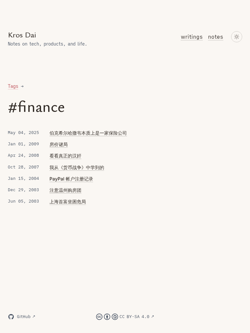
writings (192, 36)
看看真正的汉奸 (65, 155)
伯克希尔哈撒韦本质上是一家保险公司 (88, 133)
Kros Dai (22, 35)
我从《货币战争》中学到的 (76, 167)
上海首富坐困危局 (67, 201)
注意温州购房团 (65, 190)
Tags (13, 86)
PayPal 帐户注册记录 (71, 178)
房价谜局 (58, 144)
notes (215, 36)
